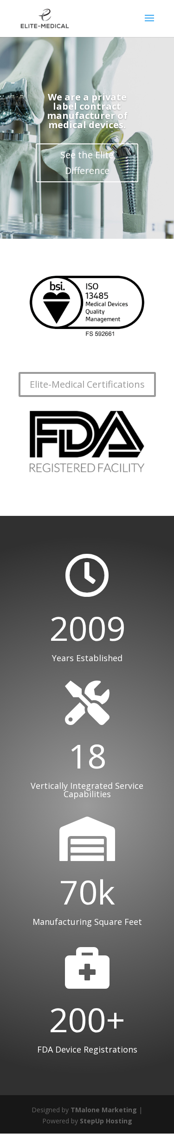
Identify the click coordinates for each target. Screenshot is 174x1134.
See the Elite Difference (87, 163)
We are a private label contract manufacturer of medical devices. (87, 111)
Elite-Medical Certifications (87, 384)
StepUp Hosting (106, 1120)
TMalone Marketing (104, 1109)
